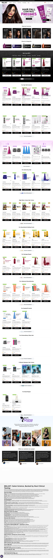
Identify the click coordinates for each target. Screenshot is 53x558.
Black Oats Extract (26, 531)
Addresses (46, 473)
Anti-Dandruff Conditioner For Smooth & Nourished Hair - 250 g (6, 322)
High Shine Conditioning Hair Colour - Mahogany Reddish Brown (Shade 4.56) (26, 214)
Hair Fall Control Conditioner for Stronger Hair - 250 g (36, 69)
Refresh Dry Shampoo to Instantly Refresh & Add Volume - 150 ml (26, 127)
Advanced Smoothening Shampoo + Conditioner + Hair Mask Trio (20, 540)
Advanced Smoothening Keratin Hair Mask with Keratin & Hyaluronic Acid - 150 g (16, 295)
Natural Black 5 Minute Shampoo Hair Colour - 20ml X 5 (16, 376)
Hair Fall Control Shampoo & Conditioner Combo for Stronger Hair (26, 99)
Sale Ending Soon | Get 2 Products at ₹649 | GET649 (26, 0)
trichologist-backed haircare (11, 489)
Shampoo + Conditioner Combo (15, 539)
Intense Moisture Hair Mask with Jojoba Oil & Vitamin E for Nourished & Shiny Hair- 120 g (6, 184)
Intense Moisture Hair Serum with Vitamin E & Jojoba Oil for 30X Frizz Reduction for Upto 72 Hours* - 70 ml (16, 184)
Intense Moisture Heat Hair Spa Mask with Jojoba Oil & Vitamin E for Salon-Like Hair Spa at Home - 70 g (26, 184)
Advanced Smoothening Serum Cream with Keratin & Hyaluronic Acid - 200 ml (26, 295)
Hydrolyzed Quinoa (41, 526)
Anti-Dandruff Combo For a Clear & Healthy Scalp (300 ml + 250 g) (26, 322)
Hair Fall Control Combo (36, 98)
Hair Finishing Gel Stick (30, 541)
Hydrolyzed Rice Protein (35, 526)
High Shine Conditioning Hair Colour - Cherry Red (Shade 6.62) (45, 214)
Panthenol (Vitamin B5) (41, 528)
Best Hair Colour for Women (14, 554)
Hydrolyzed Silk (30, 526)
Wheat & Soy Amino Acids (10, 527)
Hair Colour (40, 473)
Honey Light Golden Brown (35, 536)
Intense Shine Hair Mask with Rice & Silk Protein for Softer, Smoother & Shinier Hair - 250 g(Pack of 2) (16, 157)
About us (7, 491)
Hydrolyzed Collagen (24, 526)
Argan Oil (8, 529)
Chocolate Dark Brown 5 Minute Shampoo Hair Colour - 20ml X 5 (6, 376)
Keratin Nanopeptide (19, 526)
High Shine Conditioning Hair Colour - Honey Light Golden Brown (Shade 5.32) (6, 214)
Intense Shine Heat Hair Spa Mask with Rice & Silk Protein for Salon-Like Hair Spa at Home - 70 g (16, 349)
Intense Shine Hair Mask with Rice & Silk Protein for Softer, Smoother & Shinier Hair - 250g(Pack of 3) (45, 157)
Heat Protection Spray (39, 491)
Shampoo (16, 491)
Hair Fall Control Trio (44, 98)
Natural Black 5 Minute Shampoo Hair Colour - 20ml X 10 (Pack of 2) (35, 376)
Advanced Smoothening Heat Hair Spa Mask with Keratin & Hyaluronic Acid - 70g (36, 295)
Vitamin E (14, 531)
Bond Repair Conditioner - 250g (16, 405)
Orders (46, 472)
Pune (39, 548)
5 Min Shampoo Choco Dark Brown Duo (25, 376)
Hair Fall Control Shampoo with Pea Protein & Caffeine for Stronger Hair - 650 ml (6, 99)
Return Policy (27, 472)
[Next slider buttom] (50, 14)
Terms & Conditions (28, 473)
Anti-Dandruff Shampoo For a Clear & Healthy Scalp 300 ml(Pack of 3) (26, 157)
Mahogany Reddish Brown (28, 536)
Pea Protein (15, 527)
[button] (2, 72)
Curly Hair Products (8, 554)
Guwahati (33, 476)
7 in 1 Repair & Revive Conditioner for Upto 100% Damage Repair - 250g (6, 268)
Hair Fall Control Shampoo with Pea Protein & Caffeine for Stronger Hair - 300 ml (26, 69)
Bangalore (33, 473)
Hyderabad (33, 472)
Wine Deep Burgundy (21, 536)
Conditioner (22, 538)
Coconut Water (21, 528)
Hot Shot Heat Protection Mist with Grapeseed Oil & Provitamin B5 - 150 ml (6, 69)
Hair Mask (23, 491)
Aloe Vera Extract (29, 528)
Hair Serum (25, 538)
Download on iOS (12, 552)
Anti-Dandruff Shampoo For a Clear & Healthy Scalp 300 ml (16, 322)
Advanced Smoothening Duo (45, 295)
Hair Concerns (20, 523)
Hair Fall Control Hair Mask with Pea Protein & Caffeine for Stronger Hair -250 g (16, 99)
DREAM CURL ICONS (45, 240)
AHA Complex (21, 531)
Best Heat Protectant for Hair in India (24, 554)
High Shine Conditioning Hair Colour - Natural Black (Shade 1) (16, 214)
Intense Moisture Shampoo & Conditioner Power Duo (45, 183)
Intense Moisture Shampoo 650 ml (36, 183)
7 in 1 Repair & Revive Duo (36, 267)
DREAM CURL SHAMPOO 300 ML (6, 241)
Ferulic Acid (17, 531)
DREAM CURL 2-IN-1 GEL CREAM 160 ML (26, 241)
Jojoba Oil (36, 528)
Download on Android (7, 552)
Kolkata (33, 477)
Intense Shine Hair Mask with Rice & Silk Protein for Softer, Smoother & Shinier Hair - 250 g (6, 349)
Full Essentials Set (14, 538)
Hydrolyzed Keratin (13, 526)
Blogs (21, 472)
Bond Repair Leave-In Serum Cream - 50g (6, 405)
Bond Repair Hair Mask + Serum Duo (34, 540)
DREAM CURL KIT (35, 240)
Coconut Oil (24, 528)
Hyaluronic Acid (13, 528)
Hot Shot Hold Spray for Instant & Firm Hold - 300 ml (16, 69)
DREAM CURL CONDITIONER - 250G (16, 241)
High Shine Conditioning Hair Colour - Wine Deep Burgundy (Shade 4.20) (36, 214)
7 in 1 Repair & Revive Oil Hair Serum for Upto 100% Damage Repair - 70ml (26, 268)
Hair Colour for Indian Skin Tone (33, 554)
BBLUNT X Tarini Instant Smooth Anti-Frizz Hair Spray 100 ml (19, 541)
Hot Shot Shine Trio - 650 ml (36, 157)
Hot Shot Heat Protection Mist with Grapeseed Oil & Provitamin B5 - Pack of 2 (36, 127)
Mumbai (37, 548)
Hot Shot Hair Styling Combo (44, 127)
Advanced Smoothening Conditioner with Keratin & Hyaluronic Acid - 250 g (6, 295)
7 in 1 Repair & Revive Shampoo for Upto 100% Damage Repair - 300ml (45, 69)
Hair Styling (40, 472)
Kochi (44, 548)
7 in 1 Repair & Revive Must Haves (45, 268)
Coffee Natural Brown (42, 536)
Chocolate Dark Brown (16, 536)
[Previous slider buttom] (3, 14)
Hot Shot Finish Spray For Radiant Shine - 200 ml (16, 127)
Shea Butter (33, 528)
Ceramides (17, 528)
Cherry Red (10, 536)
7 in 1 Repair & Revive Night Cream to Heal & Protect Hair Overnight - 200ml (16, 268)
